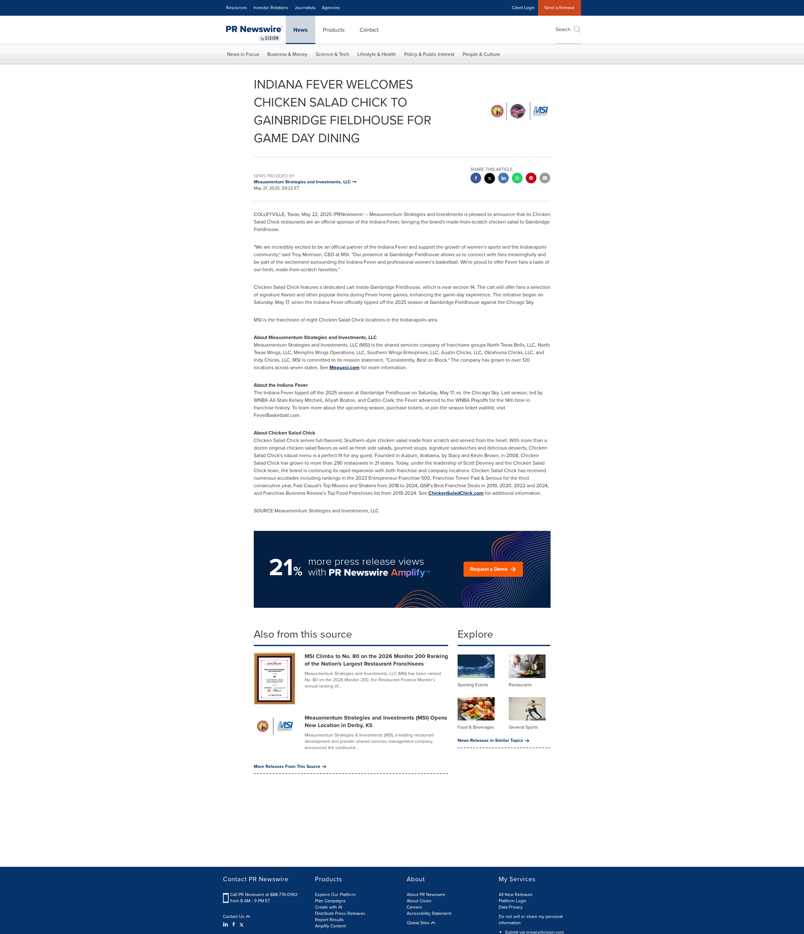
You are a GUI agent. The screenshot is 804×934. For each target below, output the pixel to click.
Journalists (305, 7)
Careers (414, 907)
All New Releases (516, 894)
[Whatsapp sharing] (517, 179)
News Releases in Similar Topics (490, 740)
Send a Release (559, 7)
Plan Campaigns (330, 901)
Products (334, 30)
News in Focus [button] (243, 54)
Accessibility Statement (429, 913)
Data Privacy (511, 907)
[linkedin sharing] (503, 179)
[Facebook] (233, 924)
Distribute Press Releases (340, 913)
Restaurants (520, 685)
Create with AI (328, 907)
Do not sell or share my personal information (530, 919)
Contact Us (234, 917)
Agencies (331, 7)
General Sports (523, 727)
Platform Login (512, 901)
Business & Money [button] (287, 54)
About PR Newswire (426, 894)
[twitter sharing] (489, 179)
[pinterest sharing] (531, 179)
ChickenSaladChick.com (456, 493)
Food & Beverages (476, 727)
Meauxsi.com (344, 367)
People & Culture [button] (481, 54)
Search (563, 29)
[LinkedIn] (226, 924)
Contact (369, 30)
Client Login (523, 7)
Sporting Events (473, 685)
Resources (236, 7)
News (300, 30)
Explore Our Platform (335, 894)
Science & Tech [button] (332, 54)
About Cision (419, 901)
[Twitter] (241, 924)
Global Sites (419, 923)
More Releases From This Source (287, 767)
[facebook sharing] (475, 179)
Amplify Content (330, 926)
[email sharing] (545, 179)
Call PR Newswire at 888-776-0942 (263, 894)
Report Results (329, 919)
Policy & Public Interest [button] (429, 54)
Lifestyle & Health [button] (376, 54)
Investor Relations (270, 7)
